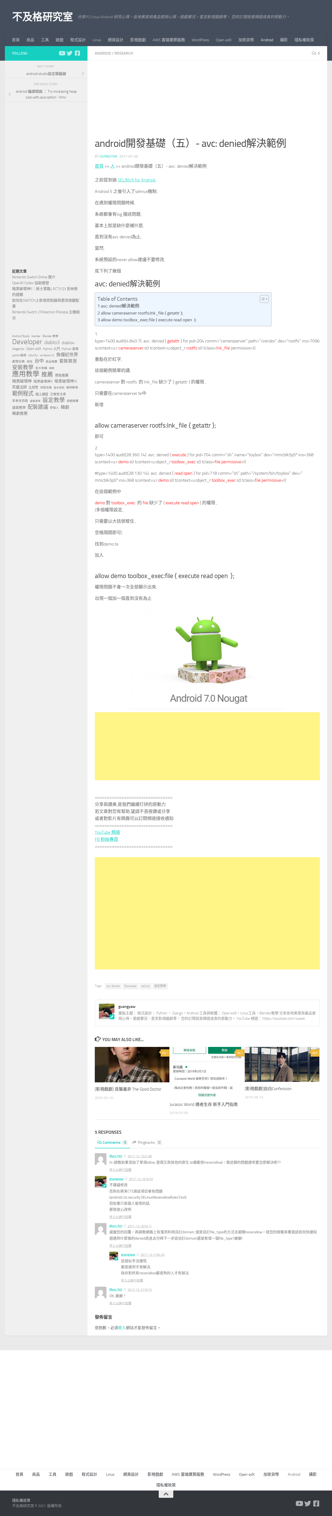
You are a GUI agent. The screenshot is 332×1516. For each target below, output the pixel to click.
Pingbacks (149, 1142)
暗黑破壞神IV (65, 381)
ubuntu (33, 355)
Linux (97, 40)
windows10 (47, 355)
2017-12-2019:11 (140, 1226)
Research (123, 53)
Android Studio (21, 336)
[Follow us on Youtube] (62, 53)
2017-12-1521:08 (140, 1156)
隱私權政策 (304, 40)
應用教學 (25, 374)
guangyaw (108, 156)
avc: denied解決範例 (120, 306)
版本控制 (59, 387)
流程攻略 (46, 387)
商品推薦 (51, 361)
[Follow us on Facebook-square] (77, 53)
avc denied (113, 986)
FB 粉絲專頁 (106, 839)
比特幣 (33, 387)
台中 (39, 361)
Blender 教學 (50, 336)
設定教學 (160, 986)
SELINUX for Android (136, 180)
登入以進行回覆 (120, 1170)
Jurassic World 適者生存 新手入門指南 (204, 1104)
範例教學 (72, 387)
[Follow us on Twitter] (69, 53)
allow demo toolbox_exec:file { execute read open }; (148, 320)
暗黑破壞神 (22, 381)
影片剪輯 (41, 368)
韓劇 (65, 407)
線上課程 (41, 394)
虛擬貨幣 (35, 401)
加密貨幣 (246, 40)
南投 (30, 361)
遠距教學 (19, 408)
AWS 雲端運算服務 (169, 40)
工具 (45, 40)
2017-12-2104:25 (152, 1255)
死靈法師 (19, 387)
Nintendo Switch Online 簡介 (33, 277)
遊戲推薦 (73, 401)
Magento (18, 349)
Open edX (224, 40)
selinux (145, 986)
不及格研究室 (42, 17)
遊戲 (59, 40)
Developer (130, 986)
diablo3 (52, 342)
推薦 (47, 374)
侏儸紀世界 (67, 354)
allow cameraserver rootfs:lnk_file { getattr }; (142, 313)
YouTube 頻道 (107, 832)
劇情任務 (18, 361)
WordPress (200, 40)
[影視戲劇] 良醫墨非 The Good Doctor (128, 1089)
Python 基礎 (70, 349)
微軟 (51, 368)
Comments (114, 1142)
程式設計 (78, 40)
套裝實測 (68, 361)
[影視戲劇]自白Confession (268, 1088)
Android (267, 40)
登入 (122, 1327)
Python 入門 (51, 349)
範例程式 (23, 394)
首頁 (16, 40)
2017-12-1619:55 (141, 1179)
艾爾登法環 (58, 394)
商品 (30, 40)
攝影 (284, 40)
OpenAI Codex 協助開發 (30, 283)
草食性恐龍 (20, 401)
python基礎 (19, 355)
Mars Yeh (115, 1156)
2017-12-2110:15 (140, 1290)
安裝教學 (23, 367)
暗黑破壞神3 (43, 381)
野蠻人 (54, 407)
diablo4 (68, 342)
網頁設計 (115, 40)
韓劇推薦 (20, 413)
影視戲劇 (138, 40)
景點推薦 (62, 375)
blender (36, 336)
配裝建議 (38, 407)
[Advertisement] (207, 102)
